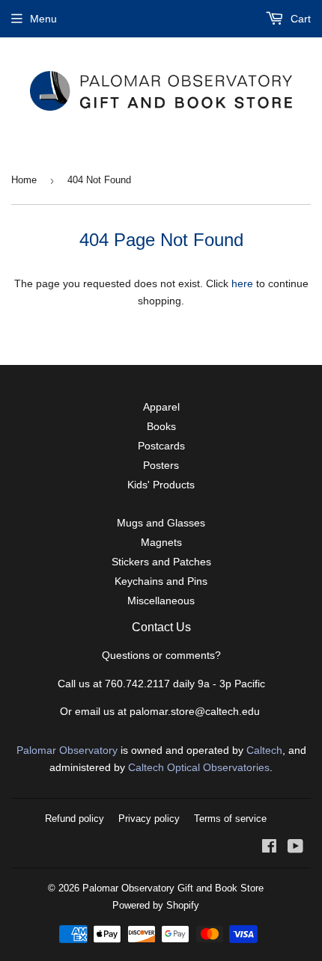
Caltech (264, 750)
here (242, 283)
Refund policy (74, 818)
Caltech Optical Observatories (199, 767)
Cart (299, 19)
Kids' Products (161, 485)
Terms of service (230, 818)
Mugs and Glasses (161, 523)
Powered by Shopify (155, 905)
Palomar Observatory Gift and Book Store (173, 888)
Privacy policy (149, 818)
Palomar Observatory (67, 750)
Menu (43, 19)
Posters (161, 465)
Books (161, 426)
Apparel (161, 407)
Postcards (161, 446)
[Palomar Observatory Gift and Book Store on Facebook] (269, 848)
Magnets (161, 542)
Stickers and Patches (161, 562)
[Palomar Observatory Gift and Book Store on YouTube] (295, 848)
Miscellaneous (161, 601)
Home (24, 179)
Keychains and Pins (161, 581)
